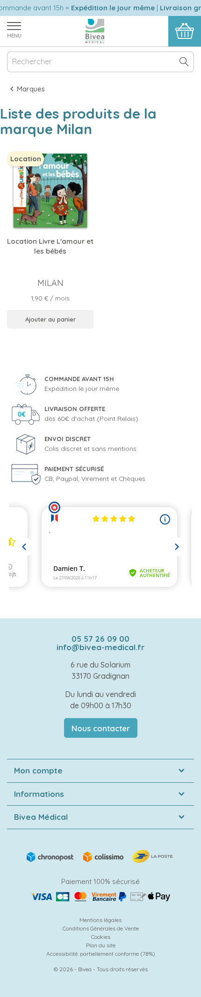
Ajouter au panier (50, 319)
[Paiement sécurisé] (100, 896)
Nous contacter (101, 728)
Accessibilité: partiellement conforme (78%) (100, 953)
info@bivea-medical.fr (100, 647)
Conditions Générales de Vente (101, 928)
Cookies (100, 936)
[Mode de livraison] (100, 855)
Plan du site (100, 945)
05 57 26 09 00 (100, 639)
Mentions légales (100, 919)
